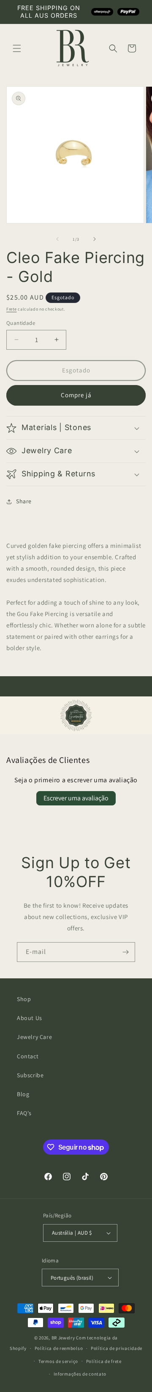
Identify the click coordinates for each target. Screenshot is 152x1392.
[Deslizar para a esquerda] (57, 239)
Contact (27, 1056)
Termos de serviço (58, 1361)
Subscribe (30, 1075)
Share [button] (24, 501)
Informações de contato (80, 1374)
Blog (23, 1094)
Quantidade (20, 323)
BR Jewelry (63, 1338)
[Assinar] (125, 952)
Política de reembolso (59, 1348)
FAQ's (24, 1113)
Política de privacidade (116, 1348)
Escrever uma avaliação (76, 798)
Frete (11, 309)
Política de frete (104, 1361)
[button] (17, 48)
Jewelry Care (34, 1037)
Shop (24, 999)
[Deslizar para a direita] (94, 239)
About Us (29, 1018)
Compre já (76, 395)
